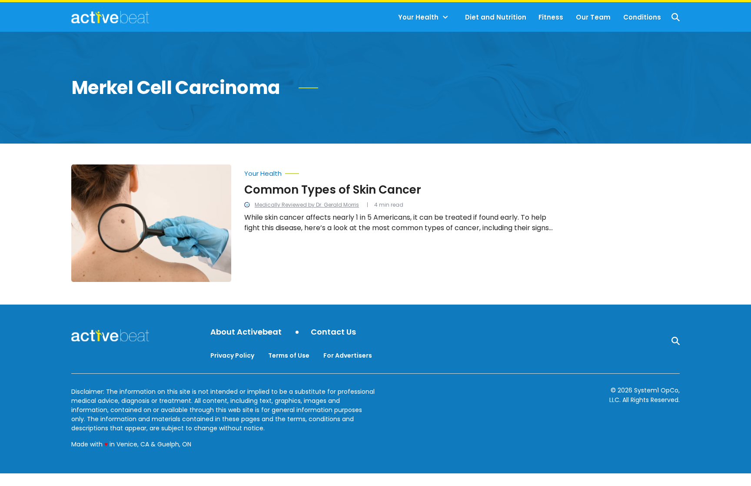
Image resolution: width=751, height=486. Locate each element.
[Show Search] (675, 17)
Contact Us (333, 332)
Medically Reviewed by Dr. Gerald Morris (307, 204)
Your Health (418, 17)
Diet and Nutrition (495, 17)
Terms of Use (288, 355)
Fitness (550, 17)
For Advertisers (347, 355)
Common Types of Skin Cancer (332, 190)
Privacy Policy (232, 355)
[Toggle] (445, 17)
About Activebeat (246, 332)
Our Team (593, 17)
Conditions (642, 17)
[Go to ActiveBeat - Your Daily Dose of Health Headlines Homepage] (110, 17)
